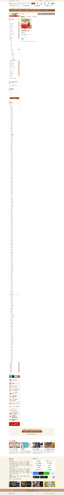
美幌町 (12, 190)
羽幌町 (12, 247)
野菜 (10, 28)
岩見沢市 (12, 326)
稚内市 (12, 119)
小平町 (12, 285)
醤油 (11, 43)
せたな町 (12, 114)
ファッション (11, 70)
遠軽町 (12, 255)
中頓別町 (12, 264)
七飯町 (12, 169)
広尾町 (12, 152)
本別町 (12, 282)
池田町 (12, 276)
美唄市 (12, 131)
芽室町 (12, 288)
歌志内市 (12, 244)
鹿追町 (12, 302)
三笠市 (12, 143)
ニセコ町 (12, 359)
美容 (10, 69)
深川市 (12, 273)
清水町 (12, 299)
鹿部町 (12, 110)
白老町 (12, 113)
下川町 (12, 237)
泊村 (11, 196)
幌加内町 (12, 187)
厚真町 (12, 146)
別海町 (12, 208)
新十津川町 (12, 182)
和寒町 (12, 137)
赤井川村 (12, 358)
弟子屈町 (12, 202)
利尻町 (12, 246)
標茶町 (12, 279)
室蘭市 (12, 175)
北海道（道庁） (13, 315)
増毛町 (12, 217)
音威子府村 (12, 252)
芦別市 (12, 250)
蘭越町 (12, 185)
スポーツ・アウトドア (13, 67)
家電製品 (11, 61)
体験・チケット (12, 64)
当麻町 (12, 253)
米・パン (11, 25)
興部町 (12, 311)
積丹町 (12, 329)
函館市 (12, 232)
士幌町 (12, 176)
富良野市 (12, 193)
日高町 (12, 355)
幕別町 (12, 335)
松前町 (12, 344)
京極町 (12, 181)
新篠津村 (12, 308)
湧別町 (12, 314)
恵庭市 (12, 309)
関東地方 (11, 364)
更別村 (12, 211)
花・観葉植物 (11, 73)
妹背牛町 (12, 312)
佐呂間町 (12, 243)
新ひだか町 (12, 291)
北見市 (12, 170)
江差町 (12, 111)
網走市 (12, 149)
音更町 (12, 294)
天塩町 (12, 179)
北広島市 (12, 267)
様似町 (12, 199)
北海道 (11, 105)
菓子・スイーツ (12, 34)
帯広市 (12, 220)
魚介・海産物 (11, 23)
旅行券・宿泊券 (12, 63)
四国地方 (11, 370)
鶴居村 (12, 158)
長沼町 (12, 223)
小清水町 (12, 350)
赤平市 (12, 226)
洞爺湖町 (12, 240)
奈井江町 (12, 306)
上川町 (12, 353)
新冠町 (12, 258)
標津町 (12, 120)
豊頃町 (12, 296)
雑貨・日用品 (11, 66)
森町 (11, 117)
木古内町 (12, 261)
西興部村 (12, 300)
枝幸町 (12, 234)
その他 (11, 75)
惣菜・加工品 (11, 37)
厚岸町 (12, 132)
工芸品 (11, 72)
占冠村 (12, 164)
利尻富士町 (12, 305)
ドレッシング (12, 52)
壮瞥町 (12, 341)
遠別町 (12, 356)
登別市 (12, 172)
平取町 (12, 167)
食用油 (12, 49)
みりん (12, 55)
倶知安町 (12, 178)
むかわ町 (12, 205)
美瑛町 (12, 338)
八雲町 (12, 108)
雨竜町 (12, 214)
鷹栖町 (12, 320)
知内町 (12, 235)
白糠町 (12, 126)
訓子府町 (12, 173)
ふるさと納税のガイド (37, 3)
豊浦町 (12, 361)
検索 (33, 3)
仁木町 (12, 241)
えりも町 (12, 317)
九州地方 (11, 371)
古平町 (12, 188)
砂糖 (11, 40)
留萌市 (12, 125)
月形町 (12, 229)
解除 (19, 19)
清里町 (12, 122)
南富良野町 (12, 134)
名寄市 (12, 129)
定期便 (11, 76)
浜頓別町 (12, 323)
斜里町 (12, 238)
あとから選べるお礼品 (13, 78)
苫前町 (12, 161)
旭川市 (12, 116)
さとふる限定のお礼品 (13, 85)
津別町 (12, 270)
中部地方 (11, 365)
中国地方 (11, 368)
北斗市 (12, 123)
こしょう (13, 58)
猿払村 (12, 191)
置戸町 (12, 347)
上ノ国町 (12, 332)
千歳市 (12, 303)
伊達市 (12, 318)
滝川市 (12, 155)
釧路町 (12, 128)
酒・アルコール (12, 31)
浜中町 (12, 249)
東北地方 (11, 362)
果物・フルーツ (12, 26)
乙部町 (12, 140)
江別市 (12, 184)
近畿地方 (11, 367)
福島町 (12, 297)
